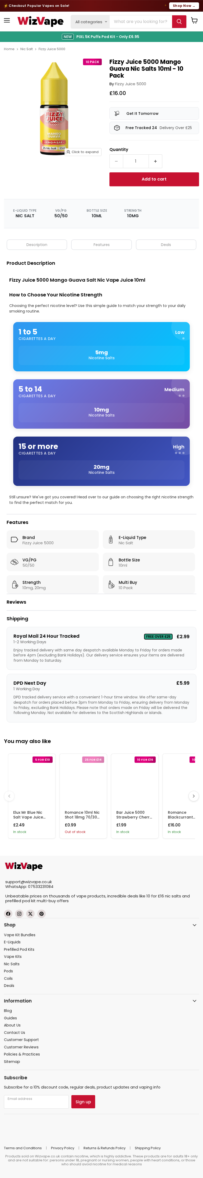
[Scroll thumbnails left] (7, 171)
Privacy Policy (62, 1148)
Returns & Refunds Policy (105, 1148)
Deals (166, 244)
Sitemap (12, 1061)
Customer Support (21, 1039)
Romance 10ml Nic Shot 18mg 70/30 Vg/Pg (82, 817)
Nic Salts (12, 964)
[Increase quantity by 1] (155, 161)
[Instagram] (19, 914)
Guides (10, 1018)
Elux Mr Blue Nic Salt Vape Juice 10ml (28, 817)
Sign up (83, 1102)
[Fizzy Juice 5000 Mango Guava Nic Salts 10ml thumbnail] (21, 172)
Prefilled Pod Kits (19, 949)
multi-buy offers (53, 900)
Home (9, 49)
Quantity (118, 149)
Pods (8, 971)
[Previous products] (9, 796)
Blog (8, 1010)
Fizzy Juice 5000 (52, 49)
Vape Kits (13, 956)
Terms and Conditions (23, 1148)
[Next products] (193, 796)
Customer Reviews (21, 1047)
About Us (12, 1025)
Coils (8, 978)
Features (102, 244)
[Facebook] (8, 914)
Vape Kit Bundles (19, 935)
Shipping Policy (148, 1148)
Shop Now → (184, 5)
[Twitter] (30, 914)
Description (36, 244)
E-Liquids (12, 942)
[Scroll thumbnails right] (99, 171)
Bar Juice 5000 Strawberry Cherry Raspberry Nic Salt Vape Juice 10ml (134, 820)
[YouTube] (41, 914)
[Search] (179, 21)
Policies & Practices (22, 1054)
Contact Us (14, 1032)
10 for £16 (155, 896)
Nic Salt (26, 49)
